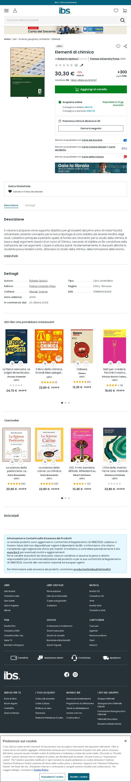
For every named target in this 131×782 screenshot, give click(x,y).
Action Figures (54, 645)
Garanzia (40, 713)
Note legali (11, 515)
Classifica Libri (11, 596)
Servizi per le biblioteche (78, 698)
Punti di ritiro (10, 698)
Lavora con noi (74, 713)
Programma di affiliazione (80, 703)
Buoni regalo (10, 703)
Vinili (91, 600)
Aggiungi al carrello (93, 89)
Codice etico (73, 717)
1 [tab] (27, 97)
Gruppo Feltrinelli (106, 698)
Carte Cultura (42, 703)
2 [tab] (65, 403)
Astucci (93, 645)
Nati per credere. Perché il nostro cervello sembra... (115, 371)
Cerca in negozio (90, 128)
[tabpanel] (27, 72)
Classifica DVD (11, 630)
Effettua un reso (43, 708)
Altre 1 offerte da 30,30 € (83, 80)
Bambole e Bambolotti (58, 640)
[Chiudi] (125, 741)
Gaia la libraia (11, 713)
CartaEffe (9, 708)
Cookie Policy (41, 769)
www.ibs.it (13, 552)
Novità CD (94, 591)
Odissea (82, 369)
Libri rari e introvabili (57, 596)
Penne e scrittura (97, 635)
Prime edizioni (54, 591)
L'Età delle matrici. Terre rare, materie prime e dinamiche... (114, 469)
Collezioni (52, 605)
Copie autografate (56, 600)
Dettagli (30, 205)
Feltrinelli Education (108, 719)
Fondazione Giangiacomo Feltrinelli (111, 713)
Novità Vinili (95, 605)
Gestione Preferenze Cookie (49, 717)
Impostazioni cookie (52, 776)
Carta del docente (44, 698)
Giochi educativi (55, 630)
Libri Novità (9, 591)
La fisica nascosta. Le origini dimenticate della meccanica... (16, 371)
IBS (67, 80)
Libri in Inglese (11, 605)
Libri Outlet (9, 600)
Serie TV (8, 640)
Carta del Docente (92, 140)
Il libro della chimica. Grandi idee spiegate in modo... (49, 371)
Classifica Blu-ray (13, 635)
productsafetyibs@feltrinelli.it (92, 569)
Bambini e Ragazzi (14, 645)
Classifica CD (96, 596)
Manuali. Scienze (38, 291)
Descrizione (11, 205)
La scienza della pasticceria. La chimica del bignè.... (16, 469)
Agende (93, 630)
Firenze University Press (104, 58)
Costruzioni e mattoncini (59, 626)
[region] (65, 759)
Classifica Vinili (97, 610)
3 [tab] (69, 403)
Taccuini (94, 626)
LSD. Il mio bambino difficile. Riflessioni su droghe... (81, 469)
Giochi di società (55, 635)
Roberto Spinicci (67, 58)
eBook (7, 610)
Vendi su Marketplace (77, 708)
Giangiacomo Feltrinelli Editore (110, 705)
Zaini (91, 640)
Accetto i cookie (78, 776)
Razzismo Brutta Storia (109, 723)
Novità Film (10, 626)
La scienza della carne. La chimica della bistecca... (49, 469)
